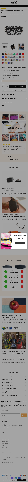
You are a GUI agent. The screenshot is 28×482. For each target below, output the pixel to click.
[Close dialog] (26, 233)
